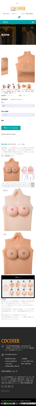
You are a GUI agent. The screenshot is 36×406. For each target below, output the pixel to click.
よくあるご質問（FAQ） (27, 361)
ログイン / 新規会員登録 (27, 13)
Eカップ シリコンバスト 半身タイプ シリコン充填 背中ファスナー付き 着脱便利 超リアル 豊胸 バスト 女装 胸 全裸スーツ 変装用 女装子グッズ (17, 91)
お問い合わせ (6, 13)
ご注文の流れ (8, 364)
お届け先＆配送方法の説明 (8, 134)
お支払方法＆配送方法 (11, 361)
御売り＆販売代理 (26, 364)
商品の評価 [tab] (12, 144)
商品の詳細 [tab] (4, 144)
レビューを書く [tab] (21, 144)
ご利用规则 (24, 359)
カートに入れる (12, 128)
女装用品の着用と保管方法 (12, 366)
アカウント (14, 13)
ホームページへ (5, 391)
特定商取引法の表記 (10, 359)
